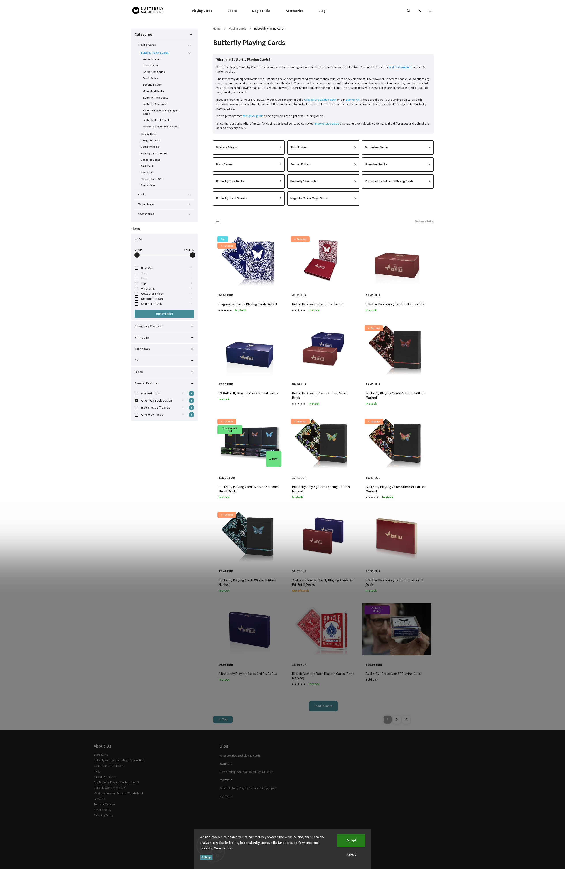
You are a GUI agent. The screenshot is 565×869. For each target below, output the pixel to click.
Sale (166, 273)
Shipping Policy (103, 815)
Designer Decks (150, 140)
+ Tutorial (166, 289)
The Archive (148, 185)
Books (142, 194)
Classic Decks (149, 134)
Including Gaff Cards (162, 408)
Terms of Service (104, 804)
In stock (166, 268)
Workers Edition (152, 59)
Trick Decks (148, 166)
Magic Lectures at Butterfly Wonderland (118, 793)
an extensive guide (326, 123)
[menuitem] (206, 11)
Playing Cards (147, 45)
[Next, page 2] (397, 720)
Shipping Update (104, 777)
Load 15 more (323, 706)
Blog (97, 771)
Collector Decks (150, 160)
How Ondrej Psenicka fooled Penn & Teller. (246, 772)
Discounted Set (166, 299)
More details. (223, 848)
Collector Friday (166, 294)
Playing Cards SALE (152, 179)
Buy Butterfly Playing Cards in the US (116, 782)
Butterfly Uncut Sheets (156, 120)
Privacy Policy (102, 810)
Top (225, 719)
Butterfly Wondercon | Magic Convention (119, 760)
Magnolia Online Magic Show (161, 126)
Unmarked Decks (153, 91)
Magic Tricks (146, 204)
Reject (351, 854)
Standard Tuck (166, 304)
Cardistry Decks (150, 147)
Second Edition (152, 85)
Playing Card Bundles (154, 153)
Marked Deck (162, 393)
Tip (166, 283)
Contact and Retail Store (109, 766)
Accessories (146, 214)
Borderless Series (154, 72)
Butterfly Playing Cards (155, 53)
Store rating (101, 755)
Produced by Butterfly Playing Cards (161, 112)
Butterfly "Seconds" (155, 104)
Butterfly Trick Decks (155, 98)
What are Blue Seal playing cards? (241, 756)
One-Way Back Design (162, 400)
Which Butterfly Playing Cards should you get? (248, 788)
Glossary (99, 799)
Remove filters (164, 314)
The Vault (147, 173)
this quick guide (253, 116)
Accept (351, 840)
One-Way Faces (162, 415)
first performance (400, 67)
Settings (206, 857)
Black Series (150, 78)
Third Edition (151, 65)
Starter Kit (352, 100)
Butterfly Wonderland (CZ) (110, 788)
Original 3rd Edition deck (320, 100)
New (166, 278)
